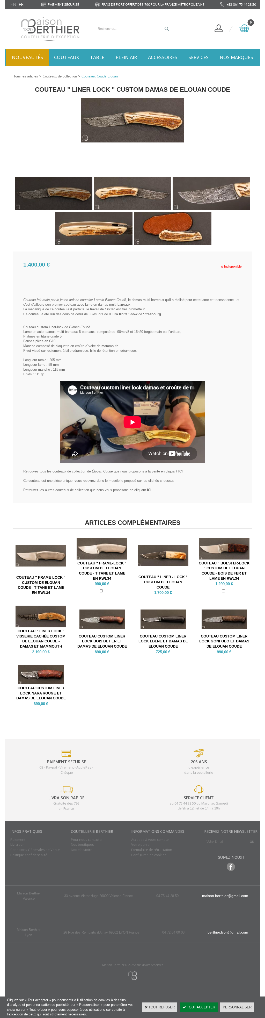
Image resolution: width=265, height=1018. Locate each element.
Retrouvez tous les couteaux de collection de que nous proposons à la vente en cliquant (103, 471)
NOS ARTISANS (132, 74)
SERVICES (198, 57)
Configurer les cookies (148, 854)
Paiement (17, 839)
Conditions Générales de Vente (35, 849)
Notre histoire (81, 849)
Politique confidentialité (28, 854)
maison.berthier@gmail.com (225, 896)
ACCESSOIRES (162, 57)
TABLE (97, 57)
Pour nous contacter (87, 839)
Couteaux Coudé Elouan (100, 76)
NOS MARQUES (236, 57)
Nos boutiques (82, 844)
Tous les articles (25, 76)
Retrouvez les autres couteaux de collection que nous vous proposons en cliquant (87, 490)
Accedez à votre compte (150, 839)
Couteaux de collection (60, 76)
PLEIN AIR (126, 57)
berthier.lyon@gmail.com (228, 932)
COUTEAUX (66, 57)
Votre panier (141, 844)
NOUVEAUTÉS (27, 57)
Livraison (17, 844)
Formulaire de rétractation (151, 849)
